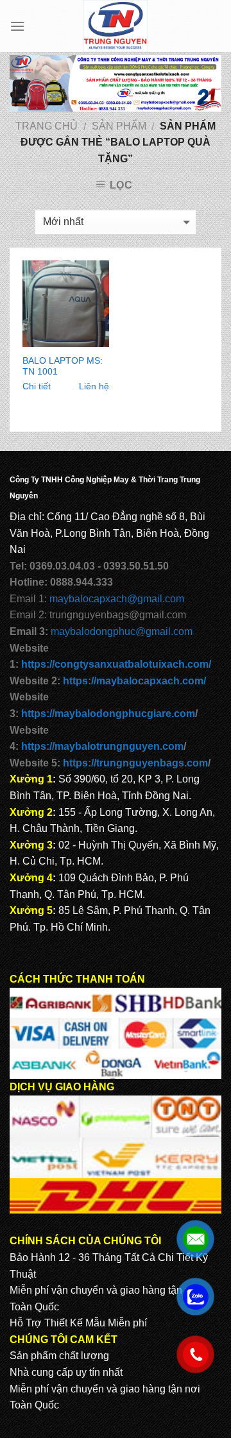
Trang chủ (46, 126)
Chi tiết (36, 386)
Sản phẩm (119, 126)
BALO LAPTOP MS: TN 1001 (62, 366)
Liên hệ (94, 386)
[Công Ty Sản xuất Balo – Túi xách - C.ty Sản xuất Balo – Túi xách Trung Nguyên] (115, 26)
